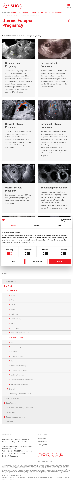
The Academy (11, 281)
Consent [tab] (12, 225)
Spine (13, 323)
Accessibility (42, 439)
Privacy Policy (42, 445)
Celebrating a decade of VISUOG (20, 394)
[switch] (27, 254)
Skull (12, 361)
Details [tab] (36, 225)
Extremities (15, 328)
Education (24, 12)
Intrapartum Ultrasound (19, 384)
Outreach (9, 422)
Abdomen (14, 314)
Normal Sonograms (18, 347)
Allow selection (36, 261)
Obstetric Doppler (17, 356)
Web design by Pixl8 (45, 461)
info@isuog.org (12, 456)
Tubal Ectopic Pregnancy (54, 187)
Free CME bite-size (12, 398)
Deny (13, 261)
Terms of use (42, 442)
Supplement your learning (15, 417)
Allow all (59, 261)
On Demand (10, 412)
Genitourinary (16, 319)
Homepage (14, 12)
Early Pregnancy (57, 12)
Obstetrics (44, 12)
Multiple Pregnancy (18, 375)
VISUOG (34, 12)
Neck (12, 342)
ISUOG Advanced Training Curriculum (19, 408)
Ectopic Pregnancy (12, 15)
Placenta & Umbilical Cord (20, 333)
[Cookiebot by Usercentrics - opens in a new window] (62, 220)
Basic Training (11, 403)
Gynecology (13, 389)
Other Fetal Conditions (19, 370)
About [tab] (60, 225)
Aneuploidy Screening (18, 366)
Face (12, 300)
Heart (13, 309)
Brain (13, 295)
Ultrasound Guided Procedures (22, 380)
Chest (13, 305)
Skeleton (14, 351)
